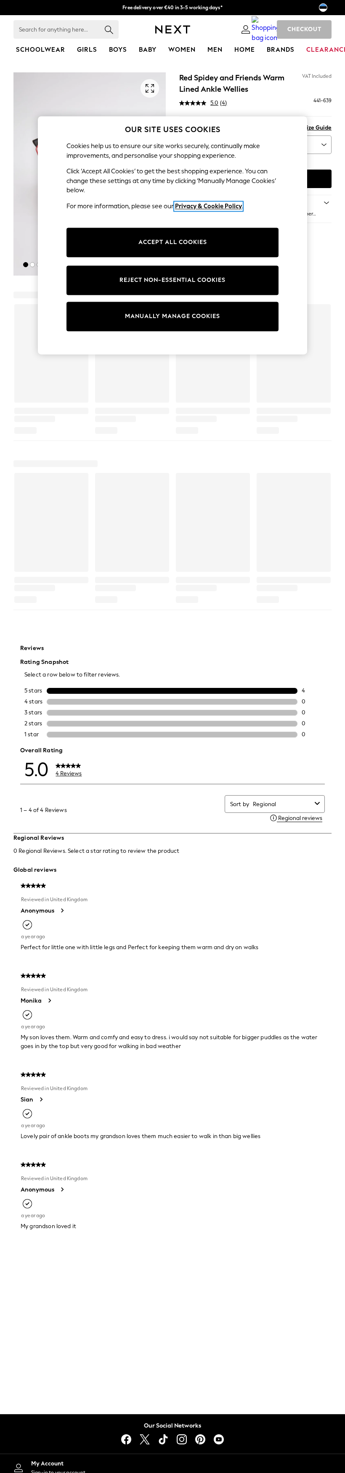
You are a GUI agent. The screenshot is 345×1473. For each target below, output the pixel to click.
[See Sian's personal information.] (40, 1099)
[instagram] (181, 1439)
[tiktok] (163, 1439)
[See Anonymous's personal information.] (61, 910)
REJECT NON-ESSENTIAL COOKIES (172, 280)
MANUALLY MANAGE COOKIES (172, 316)
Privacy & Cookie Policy (208, 206)
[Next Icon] (172, 29)
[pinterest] (200, 1439)
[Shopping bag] (266, 29)
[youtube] (219, 1439)
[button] (25, 264)
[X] (144, 1439)
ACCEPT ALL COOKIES (172, 242)
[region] (172, 235)
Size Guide (317, 127)
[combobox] (282, 804)
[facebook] (126, 1439)
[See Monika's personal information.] (49, 1000)
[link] (245, 29)
